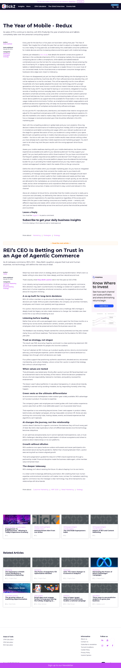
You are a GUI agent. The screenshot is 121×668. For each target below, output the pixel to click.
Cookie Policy (85, 650)
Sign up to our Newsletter (60, 665)
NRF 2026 (6, 285)
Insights (21, 6)
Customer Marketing (9, 283)
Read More (72, 1)
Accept (80, 1)
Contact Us (84, 642)
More (28, 6)
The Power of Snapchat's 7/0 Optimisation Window (46, 569)
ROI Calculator (8, 645)
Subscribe (115, 5)
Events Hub (71, 6)
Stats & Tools (8, 637)
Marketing (6, 53)
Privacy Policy (85, 652)
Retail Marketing (8, 287)
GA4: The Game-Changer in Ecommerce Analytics (75, 569)
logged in (35, 215)
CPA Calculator (8, 642)
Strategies (6, 55)
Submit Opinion (86, 655)
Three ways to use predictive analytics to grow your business (104, 595)
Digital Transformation (18, 527)
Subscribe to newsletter (89, 644)
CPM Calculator (40, 6)
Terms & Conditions (87, 647)
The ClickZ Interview (56, 6)
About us (84, 639)
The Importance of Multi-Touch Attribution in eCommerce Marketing (16, 569)
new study (44, 55)
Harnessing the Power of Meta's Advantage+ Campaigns (104, 569)
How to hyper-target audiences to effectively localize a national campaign (75, 595)
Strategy (6, 56)
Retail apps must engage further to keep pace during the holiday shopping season (46, 595)
